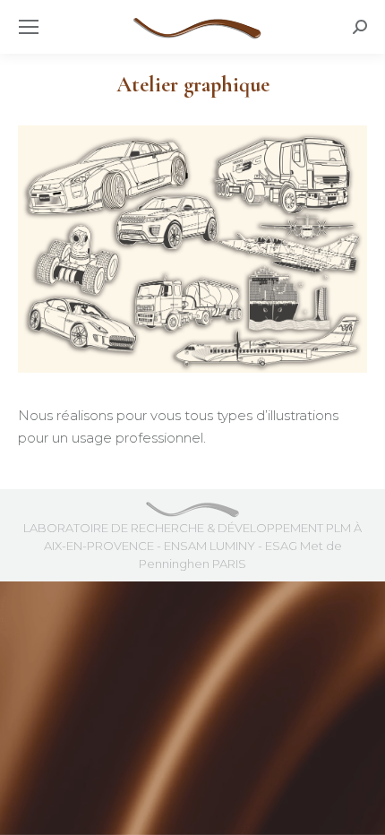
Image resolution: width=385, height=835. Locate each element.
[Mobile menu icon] (28, 27)
